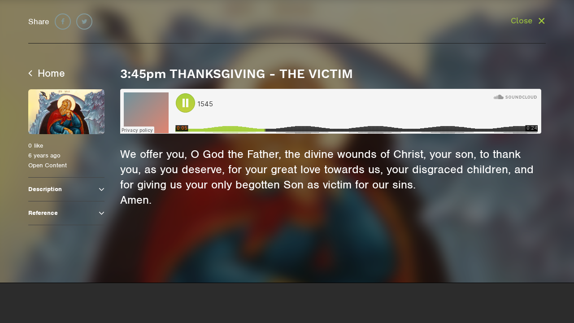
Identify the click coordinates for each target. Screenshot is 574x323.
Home (50, 73)
